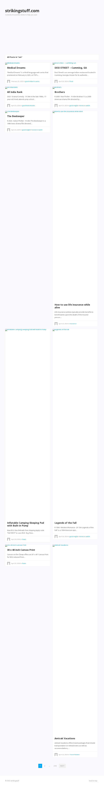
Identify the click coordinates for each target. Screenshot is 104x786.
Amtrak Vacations (65, 738)
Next (62, 766)
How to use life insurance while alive (72, 306)
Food (71, 81)
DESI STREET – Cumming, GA (71, 67)
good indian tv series (32, 81)
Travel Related (75, 755)
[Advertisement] (75, 24)
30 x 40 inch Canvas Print (21, 549)
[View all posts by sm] (56, 82)
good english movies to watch (80, 105)
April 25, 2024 (63, 105)
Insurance (73, 324)
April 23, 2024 (15, 563)
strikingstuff (15, 781)
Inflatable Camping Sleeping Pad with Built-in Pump (25, 524)
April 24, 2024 (15, 539)
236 (55, 766)
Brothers (60, 92)
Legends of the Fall (65, 522)
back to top (93, 781)
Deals (24, 539)
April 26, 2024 (63, 81)
